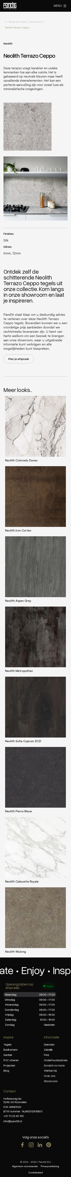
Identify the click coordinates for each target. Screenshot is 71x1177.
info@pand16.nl (12, 1121)
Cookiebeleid (35, 1172)
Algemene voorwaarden (25, 1166)
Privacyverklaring (50, 1166)
